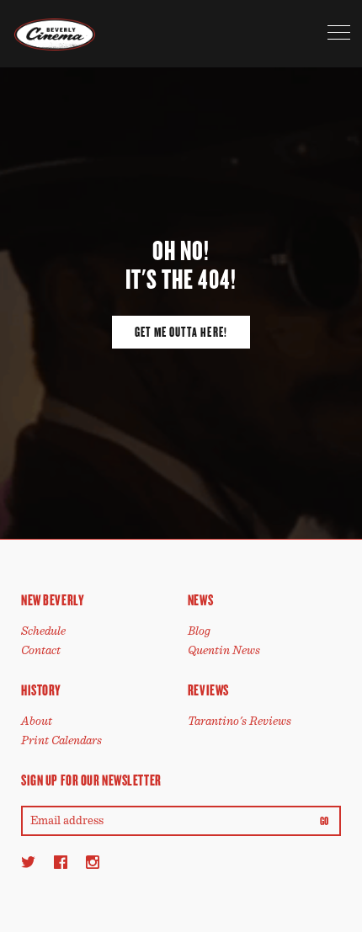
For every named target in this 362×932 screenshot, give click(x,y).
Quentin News (224, 650)
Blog (199, 631)
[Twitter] (28, 862)
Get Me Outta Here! (181, 332)
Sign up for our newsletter (91, 780)
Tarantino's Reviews (239, 721)
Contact (41, 650)
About (36, 721)
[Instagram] (92, 862)
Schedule (43, 631)
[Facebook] (60, 862)
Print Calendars (61, 740)
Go (324, 822)
